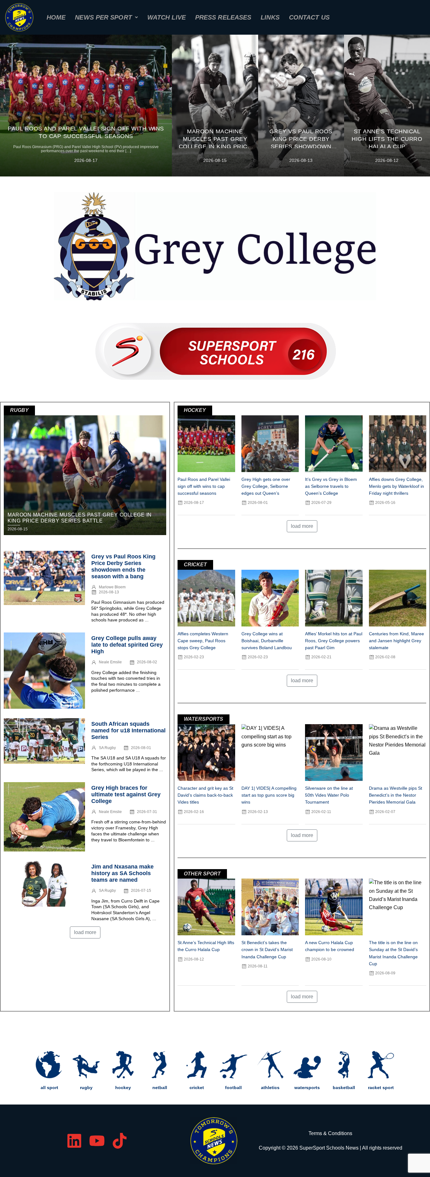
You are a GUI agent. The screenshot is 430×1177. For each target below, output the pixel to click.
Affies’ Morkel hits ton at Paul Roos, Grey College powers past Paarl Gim (333, 640)
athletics (270, 1087)
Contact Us (309, 17)
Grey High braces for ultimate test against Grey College (126, 794)
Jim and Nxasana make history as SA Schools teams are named (122, 873)
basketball (344, 1087)
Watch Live (166, 17)
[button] (106, 17)
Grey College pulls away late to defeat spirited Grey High (127, 645)
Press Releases (223, 17)
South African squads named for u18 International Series (128, 730)
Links (270, 17)
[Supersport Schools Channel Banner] (215, 348)
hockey (123, 1087)
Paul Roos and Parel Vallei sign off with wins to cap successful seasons (204, 486)
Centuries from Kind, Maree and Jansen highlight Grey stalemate (396, 640)
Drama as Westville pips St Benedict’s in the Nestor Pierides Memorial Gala (395, 795)
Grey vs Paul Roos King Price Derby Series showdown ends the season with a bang (123, 566)
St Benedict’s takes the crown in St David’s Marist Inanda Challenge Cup (267, 949)
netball (159, 1087)
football (233, 1087)
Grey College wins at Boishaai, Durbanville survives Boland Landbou (266, 640)
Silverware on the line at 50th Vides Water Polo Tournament (329, 795)
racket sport (381, 1087)
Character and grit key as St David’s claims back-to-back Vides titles (205, 795)
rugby (86, 1087)
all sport (49, 1087)
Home (56, 17)
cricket (197, 1087)
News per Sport (103, 17)
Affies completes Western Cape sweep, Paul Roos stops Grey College (203, 640)
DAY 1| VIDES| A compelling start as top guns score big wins (269, 795)
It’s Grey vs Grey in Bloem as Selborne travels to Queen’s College (331, 486)
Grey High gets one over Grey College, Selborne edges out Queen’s (265, 486)
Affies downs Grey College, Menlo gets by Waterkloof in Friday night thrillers (396, 486)
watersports (307, 1087)
